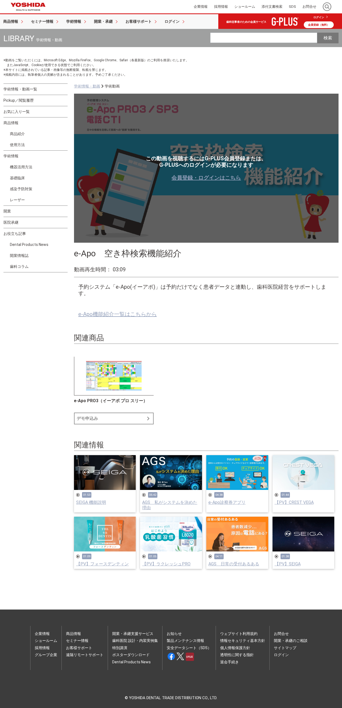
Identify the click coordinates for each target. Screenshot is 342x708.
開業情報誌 (19, 255)
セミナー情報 (77, 640)
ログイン (318, 17)
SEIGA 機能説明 (91, 502)
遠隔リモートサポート (84, 655)
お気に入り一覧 (16, 111)
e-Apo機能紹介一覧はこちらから (117, 314)
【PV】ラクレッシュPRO (166, 563)
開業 (7, 211)
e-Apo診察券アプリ (227, 502)
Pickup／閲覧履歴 (18, 100)
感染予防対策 (21, 189)
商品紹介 (17, 134)
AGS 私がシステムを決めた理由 (169, 505)
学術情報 (10, 156)
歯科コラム (19, 266)
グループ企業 (46, 655)
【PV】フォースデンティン (102, 563)
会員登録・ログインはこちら (206, 177)
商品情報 (10, 123)
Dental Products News (29, 244)
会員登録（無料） (318, 24)
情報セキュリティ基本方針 (242, 640)
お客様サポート (79, 648)
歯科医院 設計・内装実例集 (135, 640)
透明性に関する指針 (237, 655)
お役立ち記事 (14, 233)
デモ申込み (87, 418)
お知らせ (174, 633)
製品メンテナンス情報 (185, 640)
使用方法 (17, 145)
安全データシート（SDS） (189, 648)
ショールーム (46, 640)
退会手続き (229, 662)
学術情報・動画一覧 (20, 89)
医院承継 (10, 222)
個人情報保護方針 (235, 648)
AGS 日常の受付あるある (233, 563)
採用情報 (42, 648)
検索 (328, 37)
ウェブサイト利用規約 (239, 633)
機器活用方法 (21, 167)
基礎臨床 (17, 178)
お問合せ (281, 633)
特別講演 (119, 648)
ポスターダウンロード (131, 655)
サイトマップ (285, 648)
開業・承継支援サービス (132, 633)
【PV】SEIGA (288, 563)
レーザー (17, 200)
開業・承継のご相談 (291, 640)
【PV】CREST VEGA (294, 502)
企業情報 (42, 633)
